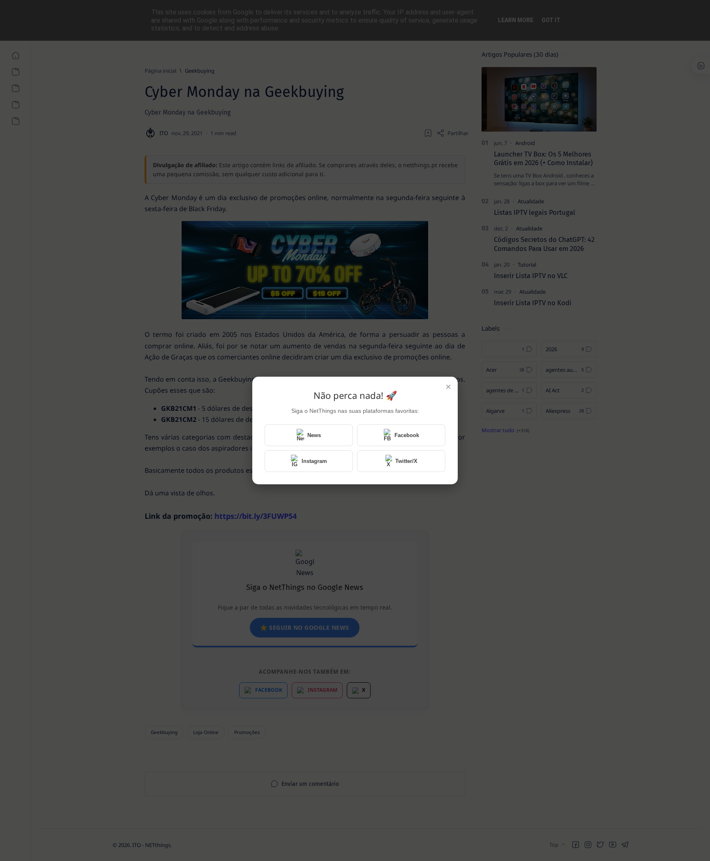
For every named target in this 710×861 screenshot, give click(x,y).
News (314, 435)
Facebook (406, 435)
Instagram (314, 461)
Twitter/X (406, 461)
